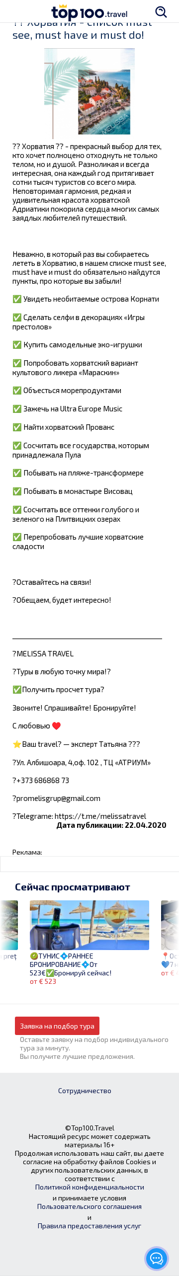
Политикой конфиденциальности (89, 1187)
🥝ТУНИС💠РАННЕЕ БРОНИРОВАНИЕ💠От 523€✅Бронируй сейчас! (70, 964)
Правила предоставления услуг (89, 1225)
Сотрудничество (84, 1090)
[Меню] (17, 11)
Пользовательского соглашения (89, 1206)
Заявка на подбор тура (57, 1026)
